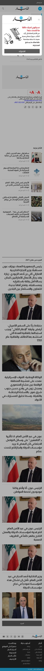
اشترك (22, 51)
